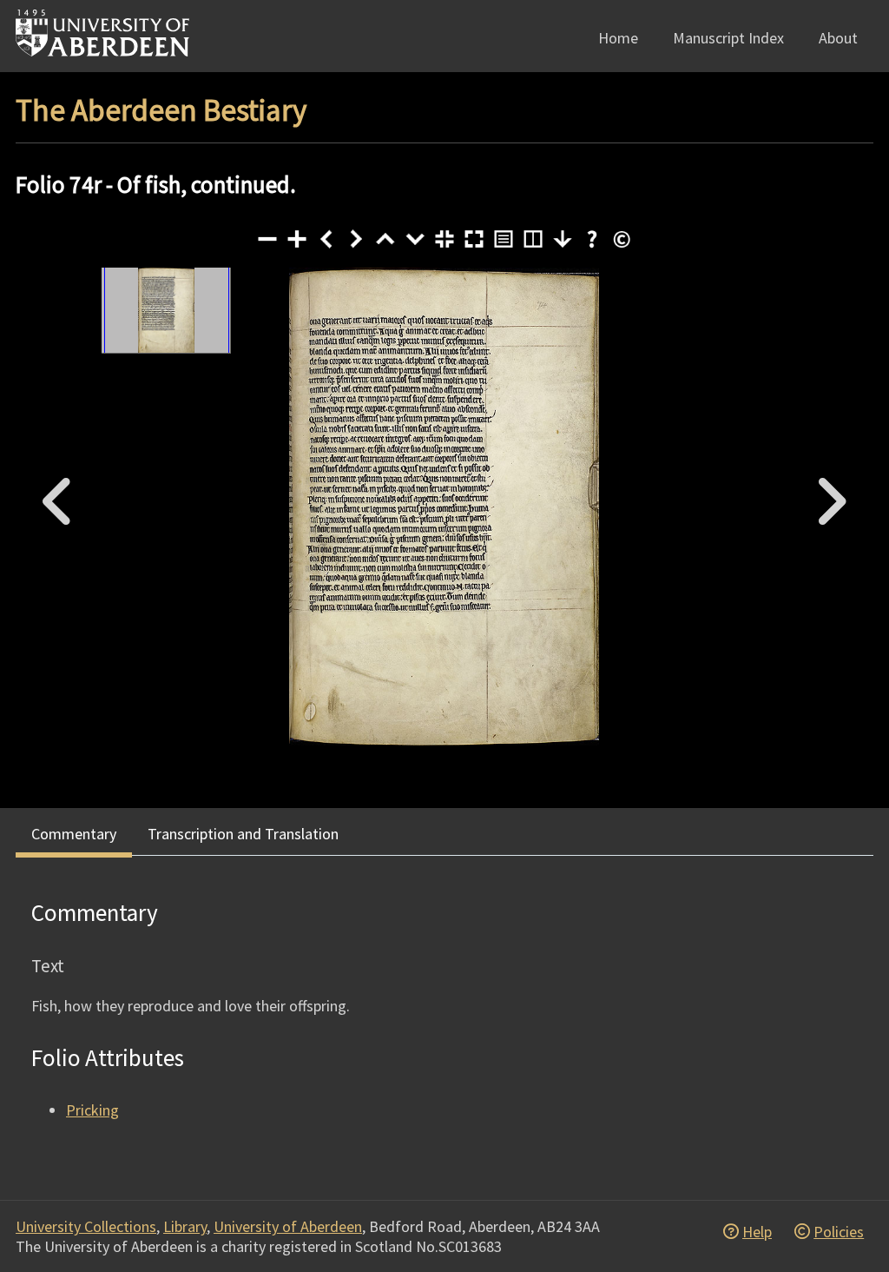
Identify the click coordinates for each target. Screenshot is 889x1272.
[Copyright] (622, 239)
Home (618, 38)
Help (757, 1232)
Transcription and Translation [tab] (243, 834)
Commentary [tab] (73, 834)
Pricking (92, 1110)
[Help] (592, 239)
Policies (838, 1232)
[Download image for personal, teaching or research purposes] (563, 239)
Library (185, 1226)
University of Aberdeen (288, 1226)
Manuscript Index (728, 38)
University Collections (86, 1226)
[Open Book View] (533, 239)
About (838, 38)
